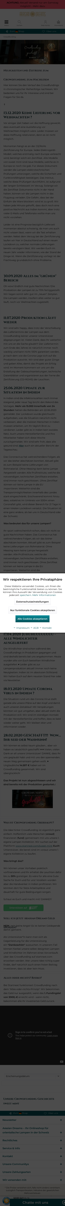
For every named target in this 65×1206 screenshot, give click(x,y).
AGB (36, 627)
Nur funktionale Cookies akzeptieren (32, 610)
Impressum (23, 627)
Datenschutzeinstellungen (32, 601)
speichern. (26, 595)
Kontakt (47, 627)
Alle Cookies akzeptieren (33, 618)
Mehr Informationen (44, 595)
